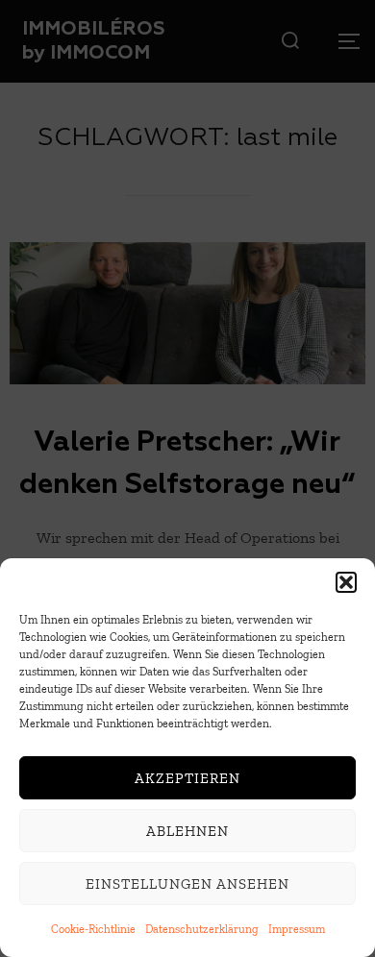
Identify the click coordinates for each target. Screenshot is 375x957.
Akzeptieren (187, 778)
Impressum (296, 929)
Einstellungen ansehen (187, 884)
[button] (346, 582)
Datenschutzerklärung (202, 929)
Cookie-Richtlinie (93, 929)
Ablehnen (187, 831)
